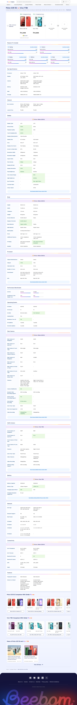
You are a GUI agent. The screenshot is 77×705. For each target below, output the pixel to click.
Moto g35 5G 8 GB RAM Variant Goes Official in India (30, 657)
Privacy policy (45, 681)
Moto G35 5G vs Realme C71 (15, 611)
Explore (8, 4)
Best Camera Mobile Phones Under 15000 (38, 417)
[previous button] (8, 605)
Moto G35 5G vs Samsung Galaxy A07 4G (36, 611)
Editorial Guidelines (54, 681)
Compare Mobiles (29, 4)
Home (7, 669)
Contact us (31, 681)
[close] (30, 16)
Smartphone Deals (59, 4)
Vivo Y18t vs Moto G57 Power (35, 634)
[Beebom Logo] (10, 1)
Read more (68, 9)
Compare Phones (13, 669)
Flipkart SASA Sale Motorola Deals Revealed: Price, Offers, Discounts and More (14, 658)
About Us (20, 681)
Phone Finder (38, 4)
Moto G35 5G (23, 28)
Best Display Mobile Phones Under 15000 (38, 191)
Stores (67, 4)
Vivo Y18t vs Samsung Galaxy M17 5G (55, 634)
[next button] (68, 605)
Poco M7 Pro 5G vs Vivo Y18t (15, 634)
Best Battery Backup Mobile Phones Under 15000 (38, 497)
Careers (26, 681)
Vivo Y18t (35, 28)
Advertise (38, 681)
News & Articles (47, 4)
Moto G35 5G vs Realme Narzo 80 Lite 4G (55, 611)
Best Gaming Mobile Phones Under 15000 (38, 281)
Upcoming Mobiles (18, 4)
